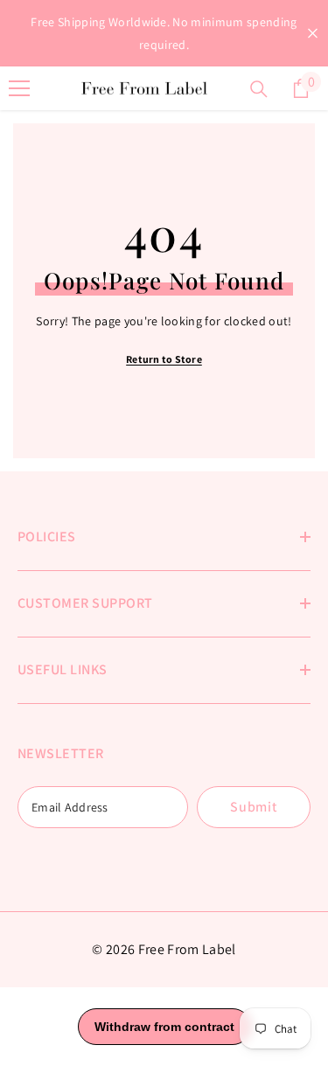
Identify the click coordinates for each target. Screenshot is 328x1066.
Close (312, 33)
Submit (253, 807)
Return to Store (164, 359)
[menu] (19, 88)
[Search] (258, 89)
